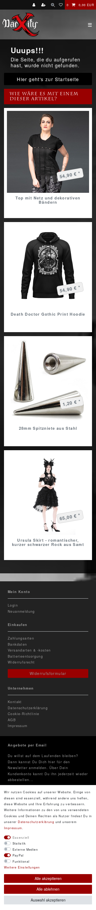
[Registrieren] (44, 5)
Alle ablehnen (48, 889)
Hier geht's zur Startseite (48, 79)
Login (13, 605)
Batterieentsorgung (25, 656)
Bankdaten (17, 644)
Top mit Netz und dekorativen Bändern (47, 200)
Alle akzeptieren (48, 878)
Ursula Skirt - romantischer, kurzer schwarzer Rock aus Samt (48, 542)
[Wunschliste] (61, 5)
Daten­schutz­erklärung (36, 822)
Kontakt (15, 701)
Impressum (17, 725)
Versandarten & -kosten (29, 650)
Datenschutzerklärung (28, 708)
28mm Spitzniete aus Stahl (48, 428)
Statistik (19, 843)
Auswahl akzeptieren (48, 900)
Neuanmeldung (21, 611)
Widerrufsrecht (21, 662)
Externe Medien (25, 849)
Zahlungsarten (21, 638)
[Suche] (53, 5)
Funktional (21, 861)
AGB (12, 719)
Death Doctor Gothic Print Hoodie (48, 314)
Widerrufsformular (48, 673)
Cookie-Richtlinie (23, 713)
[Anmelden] (34, 5)
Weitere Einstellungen (22, 867)
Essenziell (21, 837)
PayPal (18, 855)
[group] (48, 152)
